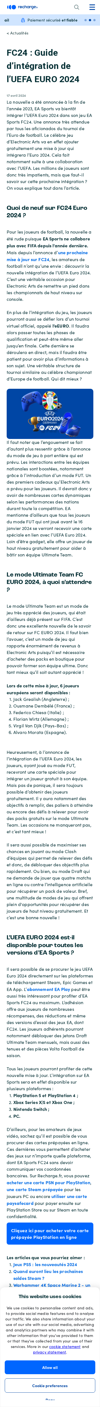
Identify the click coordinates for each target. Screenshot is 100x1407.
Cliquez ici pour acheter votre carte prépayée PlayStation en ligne (50, 1233)
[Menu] (92, 7)
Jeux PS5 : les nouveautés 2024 (45, 1264)
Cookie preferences (50, 1385)
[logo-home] (22, 7)
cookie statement (65, 1346)
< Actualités (17, 33)
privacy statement (49, 1352)
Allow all (50, 1367)
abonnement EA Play (48, 989)
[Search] (76, 7)
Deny (50, 1400)
